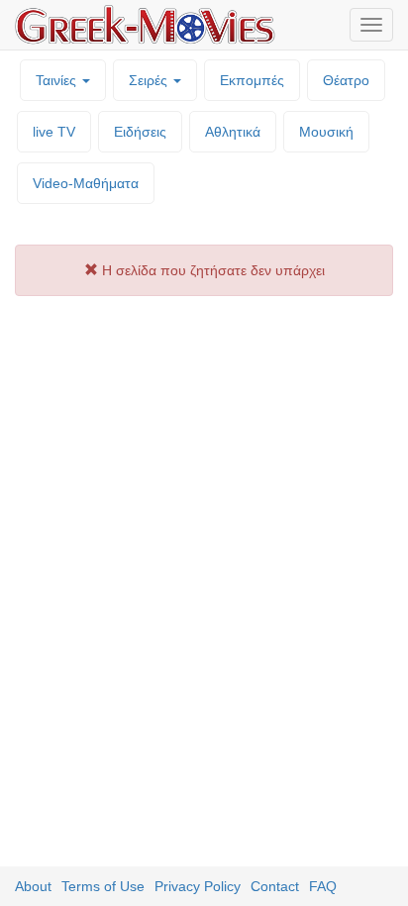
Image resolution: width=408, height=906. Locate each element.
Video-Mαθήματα (86, 183)
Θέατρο (346, 80)
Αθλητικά (232, 132)
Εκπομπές (252, 80)
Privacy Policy (197, 886)
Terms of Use (103, 886)
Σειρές (150, 80)
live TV (54, 132)
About (33, 886)
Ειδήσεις (140, 132)
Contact (275, 886)
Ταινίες (58, 80)
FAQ (323, 886)
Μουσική (326, 132)
